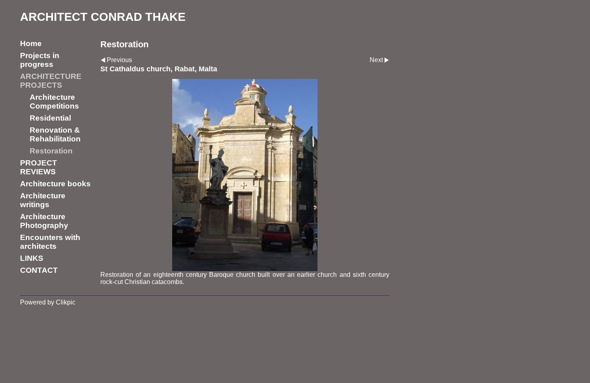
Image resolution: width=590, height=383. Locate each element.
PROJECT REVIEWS (38, 167)
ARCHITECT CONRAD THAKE (102, 16)
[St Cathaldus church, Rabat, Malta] (244, 175)
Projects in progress (39, 60)
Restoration (51, 151)
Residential (50, 118)
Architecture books (55, 183)
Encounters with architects (50, 241)
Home (31, 43)
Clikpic (65, 302)
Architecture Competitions (54, 101)
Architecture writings (42, 200)
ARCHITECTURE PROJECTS (50, 80)
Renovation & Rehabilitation (55, 134)
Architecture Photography (44, 221)
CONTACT (39, 270)
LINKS (31, 258)
